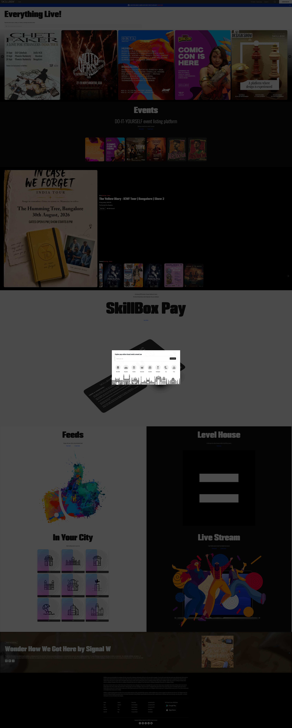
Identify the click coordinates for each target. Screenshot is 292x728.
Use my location (172, 358)
